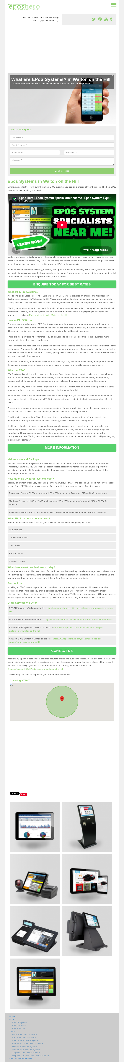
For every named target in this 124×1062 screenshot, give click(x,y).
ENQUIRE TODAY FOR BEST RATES (62, 284)
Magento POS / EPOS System (26, 1052)
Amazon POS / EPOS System (26, 1049)
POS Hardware (19, 1025)
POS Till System (19, 1022)
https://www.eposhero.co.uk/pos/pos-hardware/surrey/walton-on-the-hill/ (79, 619)
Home (12, 1016)
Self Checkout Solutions (20, 1058)
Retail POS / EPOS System (24, 1034)
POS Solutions (18, 1028)
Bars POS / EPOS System (24, 1037)
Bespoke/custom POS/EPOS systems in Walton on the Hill (35, 669)
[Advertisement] (62, 50)
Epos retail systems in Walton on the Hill (48, 315)
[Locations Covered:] (9, 4)
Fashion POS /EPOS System (25, 1040)
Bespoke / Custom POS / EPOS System (30, 1055)
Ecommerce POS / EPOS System (27, 1043)
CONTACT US (62, 651)
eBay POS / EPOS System (24, 1046)
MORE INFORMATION (62, 447)
